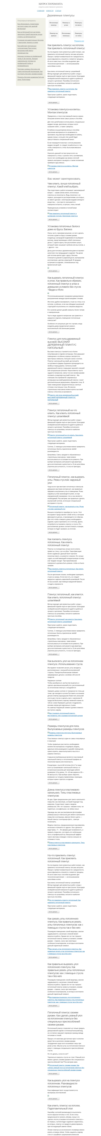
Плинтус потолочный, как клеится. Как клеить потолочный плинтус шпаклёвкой (65, 597)
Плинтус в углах (66, 24)
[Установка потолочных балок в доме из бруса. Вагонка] (66, 268)
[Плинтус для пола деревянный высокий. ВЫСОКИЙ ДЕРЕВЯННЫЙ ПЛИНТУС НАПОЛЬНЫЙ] (66, 397)
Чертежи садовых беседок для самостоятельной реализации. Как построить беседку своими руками (30, 71)
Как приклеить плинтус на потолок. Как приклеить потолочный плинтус (66, 47)
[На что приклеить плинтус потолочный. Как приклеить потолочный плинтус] (66, 901)
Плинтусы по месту (78, 24)
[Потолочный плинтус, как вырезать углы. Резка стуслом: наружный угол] (66, 507)
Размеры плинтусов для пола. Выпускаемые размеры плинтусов (66, 728)
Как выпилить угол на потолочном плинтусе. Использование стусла (65, 663)
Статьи (58, 10)
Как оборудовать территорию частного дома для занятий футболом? (28, 26)
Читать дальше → (53, 102)
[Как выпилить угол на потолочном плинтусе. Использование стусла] (66, 714)
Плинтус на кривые (54, 34)
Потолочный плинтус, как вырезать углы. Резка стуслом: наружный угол (66, 479)
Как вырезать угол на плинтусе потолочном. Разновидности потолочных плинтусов (64, 1083)
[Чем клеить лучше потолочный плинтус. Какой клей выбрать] (66, 214)
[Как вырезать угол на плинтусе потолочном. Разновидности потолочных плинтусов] (66, 1095)
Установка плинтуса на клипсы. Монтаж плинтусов (64, 111)
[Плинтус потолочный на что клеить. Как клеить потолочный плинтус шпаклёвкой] (66, 436)
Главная (40, 10)
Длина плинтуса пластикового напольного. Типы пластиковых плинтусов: (64, 792)
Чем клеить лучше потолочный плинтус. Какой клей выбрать (64, 185)
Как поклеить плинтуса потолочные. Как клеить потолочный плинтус (60, 542)
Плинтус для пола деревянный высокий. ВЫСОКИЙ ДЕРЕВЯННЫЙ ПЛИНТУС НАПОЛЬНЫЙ (64, 343)
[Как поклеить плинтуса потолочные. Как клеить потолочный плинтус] (66, 570)
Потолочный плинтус (54, 24)
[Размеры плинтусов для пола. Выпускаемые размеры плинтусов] (66, 734)
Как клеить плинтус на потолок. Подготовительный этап (64, 1107)
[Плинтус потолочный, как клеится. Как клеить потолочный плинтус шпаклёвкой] (66, 620)
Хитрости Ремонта (50, 3)
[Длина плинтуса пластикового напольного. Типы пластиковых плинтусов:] (66, 843)
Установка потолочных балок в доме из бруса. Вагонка (64, 228)
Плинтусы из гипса (78, 34)
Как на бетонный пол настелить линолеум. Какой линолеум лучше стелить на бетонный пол (29, 34)
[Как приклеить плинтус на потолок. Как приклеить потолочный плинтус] (66, 90)
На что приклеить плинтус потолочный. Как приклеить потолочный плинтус (62, 858)
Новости (49, 10)
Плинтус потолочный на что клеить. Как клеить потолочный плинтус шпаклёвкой (64, 413)
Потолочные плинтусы (66, 34)
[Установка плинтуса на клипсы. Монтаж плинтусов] (66, 167)
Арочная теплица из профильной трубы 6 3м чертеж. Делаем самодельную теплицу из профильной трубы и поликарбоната (29, 61)
